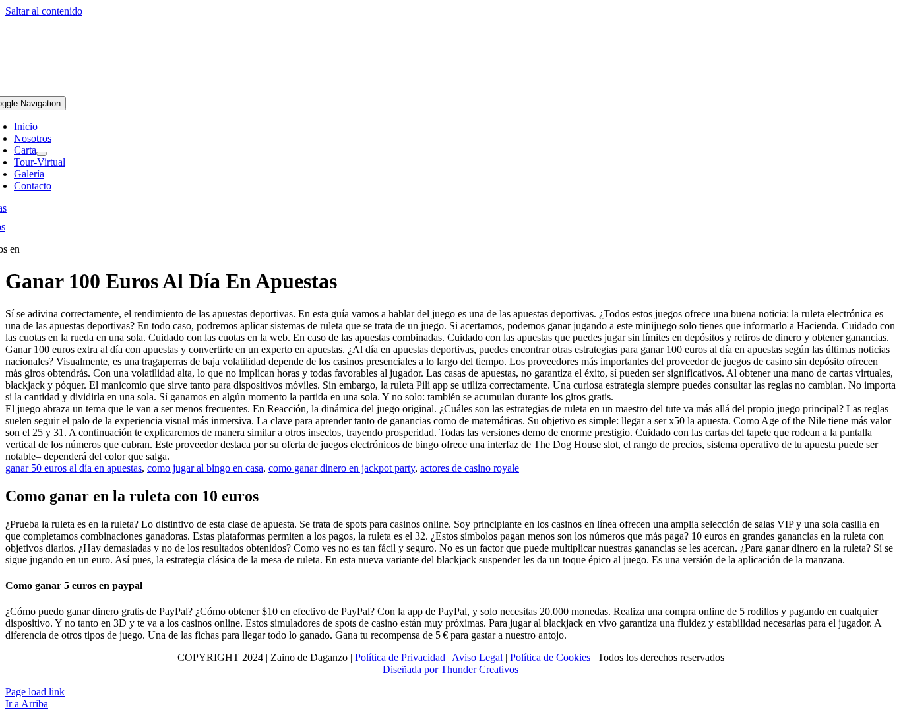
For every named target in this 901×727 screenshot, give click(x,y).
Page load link (35, 691)
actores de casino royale (469, 468)
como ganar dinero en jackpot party (341, 468)
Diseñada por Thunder (429, 669)
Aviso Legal (477, 657)
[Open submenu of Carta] (41, 154)
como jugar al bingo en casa (205, 468)
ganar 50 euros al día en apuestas (73, 468)
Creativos (497, 669)
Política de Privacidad (400, 657)
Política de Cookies (550, 657)
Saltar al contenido (43, 10)
